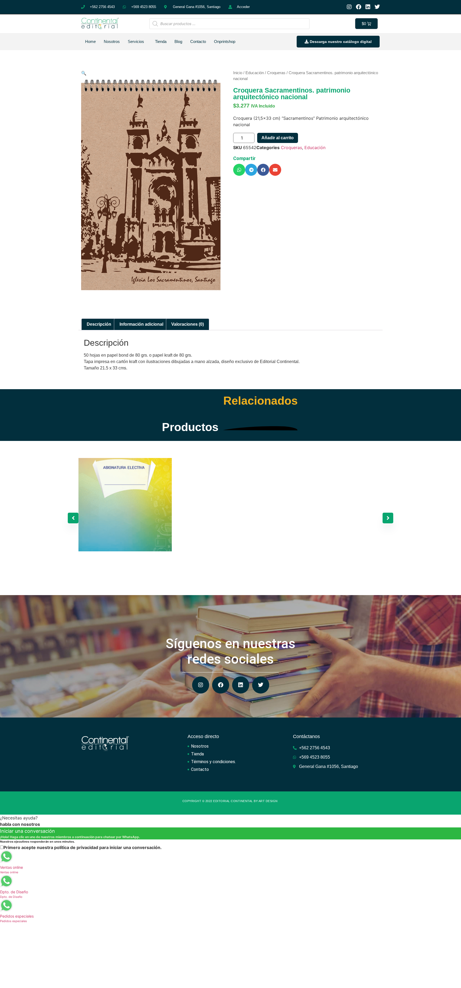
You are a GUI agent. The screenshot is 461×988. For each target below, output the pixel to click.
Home (90, 41)
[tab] (99, 324)
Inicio (237, 73)
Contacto (198, 41)
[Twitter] (377, 7)
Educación (254, 73)
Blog (178, 41)
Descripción (99, 324)
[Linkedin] (368, 7)
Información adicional (141, 324)
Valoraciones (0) (187, 324)
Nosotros (112, 41)
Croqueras (276, 73)
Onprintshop (224, 41)
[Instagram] (349, 7)
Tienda (160, 41)
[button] (239, 170)
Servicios (136, 41)
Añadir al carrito (277, 138)
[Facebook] (358, 7)
